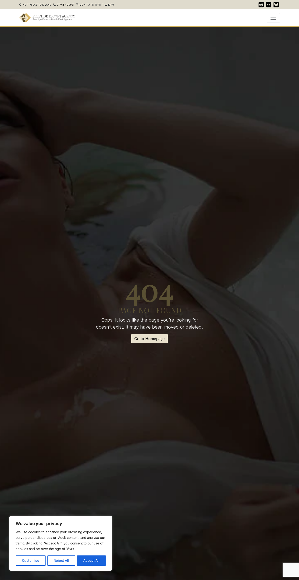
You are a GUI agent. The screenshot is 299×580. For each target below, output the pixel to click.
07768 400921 (65, 4)
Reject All (61, 560)
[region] (60, 543)
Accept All (91, 560)
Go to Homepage (149, 338)
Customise (30, 560)
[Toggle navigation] (273, 17)
